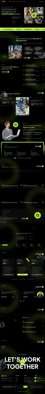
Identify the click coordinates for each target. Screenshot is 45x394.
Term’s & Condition (9, 380)
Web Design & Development (27, 380)
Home (16, 377)
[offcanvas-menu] (43, 1)
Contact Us (24, 1)
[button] (21, 301)
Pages (20, 1)
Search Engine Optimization (27, 377)
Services (17, 1)
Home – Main (10, 1)
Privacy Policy (5, 380)
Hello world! (3, 346)
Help (2, 380)
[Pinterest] (36, 386)
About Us (14, 1)
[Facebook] (40, 1)
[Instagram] (41, 1)
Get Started (8, 274)
